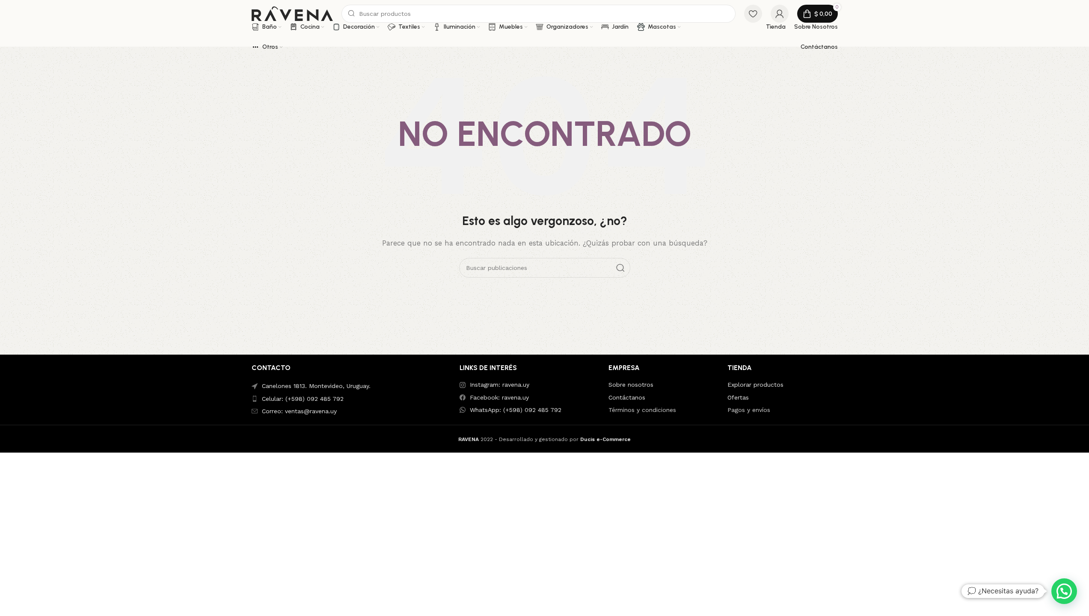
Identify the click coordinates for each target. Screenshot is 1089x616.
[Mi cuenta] (779, 13)
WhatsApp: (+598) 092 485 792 (515, 409)
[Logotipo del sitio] (292, 13)
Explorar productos (755, 384)
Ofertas (738, 397)
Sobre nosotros (630, 384)
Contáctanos (626, 397)
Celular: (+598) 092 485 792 (303, 398)
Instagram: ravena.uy (499, 384)
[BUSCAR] (620, 268)
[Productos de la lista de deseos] (753, 13)
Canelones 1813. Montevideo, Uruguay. (316, 385)
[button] (1064, 591)
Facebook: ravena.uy (499, 397)
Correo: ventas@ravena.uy (299, 411)
